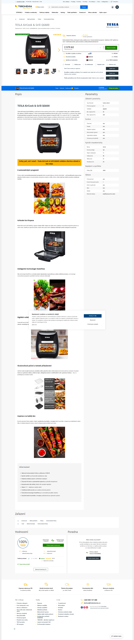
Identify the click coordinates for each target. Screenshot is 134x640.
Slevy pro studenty (22, 613)
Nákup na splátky (42, 605)
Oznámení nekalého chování (66, 614)
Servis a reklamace (22, 607)
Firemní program (21, 617)
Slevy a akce (40, 7)
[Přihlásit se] (112, 7)
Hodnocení (68, 88)
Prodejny (73, 1)
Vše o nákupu (66, 1)
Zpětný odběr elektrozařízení (45, 614)
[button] (115, 1)
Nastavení (92, 320)
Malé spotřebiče (31, 19)
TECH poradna (21, 622)
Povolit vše (92, 315)
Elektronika (55, 12)
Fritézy (39, 19)
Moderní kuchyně (31, 523)
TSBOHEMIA (103, 606)
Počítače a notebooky (31, 12)
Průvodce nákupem (22, 603)
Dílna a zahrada (92, 12)
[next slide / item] (59, 71)
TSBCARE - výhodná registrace (45, 620)
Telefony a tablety (44, 12)
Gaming (63, 12)
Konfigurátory (105, 1)
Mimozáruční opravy (43, 612)
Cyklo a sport (102, 12)
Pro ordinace (92, 1)
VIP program (20, 624)
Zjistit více (34, 324)
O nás (98, 1)
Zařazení (62, 88)
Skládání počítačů (42, 610)
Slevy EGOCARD (21, 615)
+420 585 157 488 (20, 1)
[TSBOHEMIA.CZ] (23, 7)
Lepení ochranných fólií (44, 622)
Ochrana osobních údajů (65, 612)
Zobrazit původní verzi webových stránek (99, 608)
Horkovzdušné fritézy (49, 19)
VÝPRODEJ (19, 12)
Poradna (76, 88)
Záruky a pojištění (42, 607)
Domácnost (82, 12)
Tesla (23, 523)
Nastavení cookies (63, 616)
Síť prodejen (61, 605)
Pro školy (85, 1)
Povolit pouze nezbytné (93, 324)
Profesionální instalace (43, 624)
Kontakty (60, 607)
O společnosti (62, 603)
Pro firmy (79, 1)
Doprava (39, 603)
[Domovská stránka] (15, 19)
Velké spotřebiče (72, 12)
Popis (57, 88)
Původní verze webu (22, 620)
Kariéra (60, 610)
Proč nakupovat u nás (23, 605)
